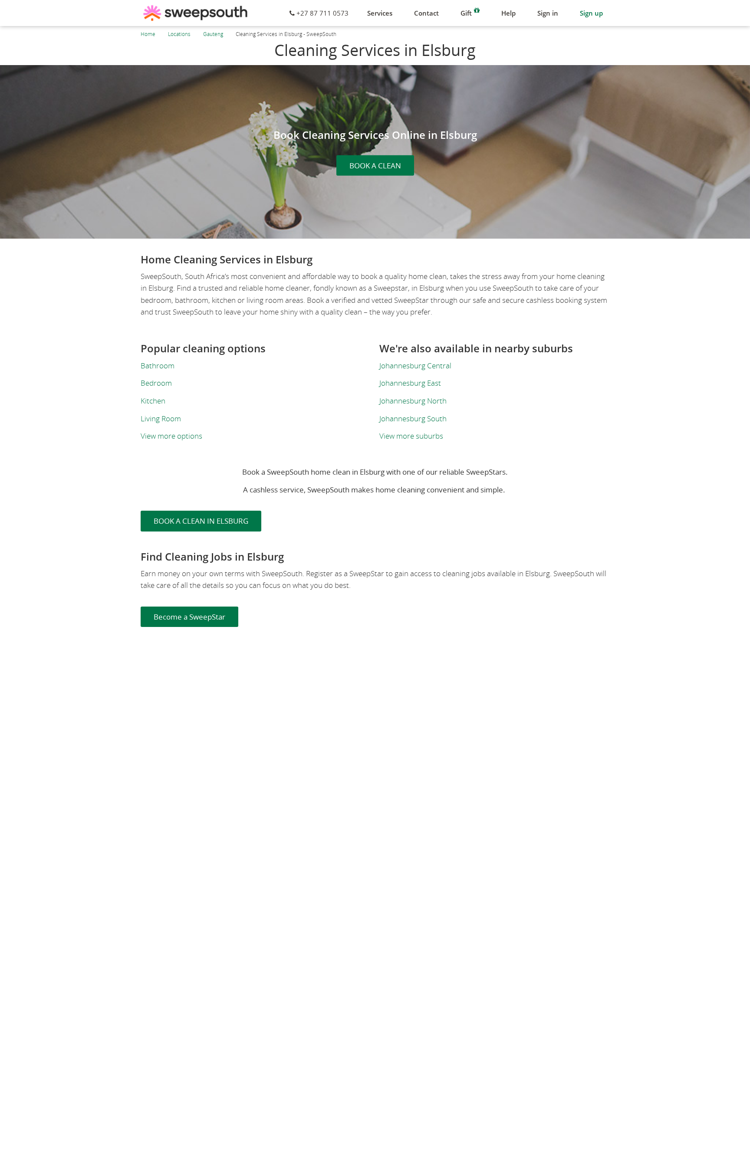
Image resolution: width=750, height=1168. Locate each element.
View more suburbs (411, 436)
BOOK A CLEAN (375, 166)
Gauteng (213, 34)
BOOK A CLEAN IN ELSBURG (201, 521)
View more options (171, 436)
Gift (466, 13)
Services (379, 13)
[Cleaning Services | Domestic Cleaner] (195, 13)
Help (508, 13)
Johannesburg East (410, 383)
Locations (179, 34)
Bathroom (157, 366)
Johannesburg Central (415, 366)
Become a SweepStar (189, 617)
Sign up (591, 13)
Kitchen (153, 401)
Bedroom (156, 383)
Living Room (161, 418)
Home (148, 34)
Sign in (547, 13)
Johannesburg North (413, 401)
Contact (426, 13)
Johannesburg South (413, 418)
